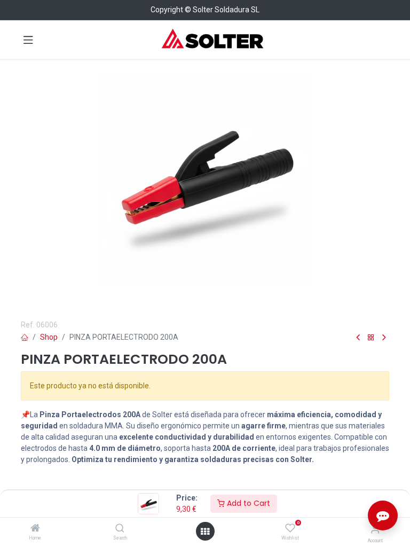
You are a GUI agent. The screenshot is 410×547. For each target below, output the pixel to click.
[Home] (35, 529)
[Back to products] (371, 337)
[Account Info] (375, 529)
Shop (49, 337)
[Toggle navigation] (28, 39)
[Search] (120, 529)
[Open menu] (205, 531)
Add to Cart (247, 503)
